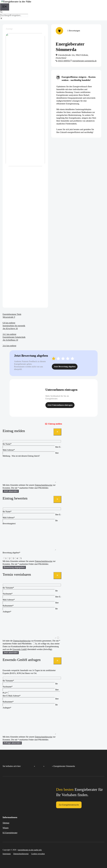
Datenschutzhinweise (43, 485)
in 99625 (39, 766)
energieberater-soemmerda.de (84, 61)
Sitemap (6, 823)
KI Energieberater (10, 833)
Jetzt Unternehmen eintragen (59, 405)
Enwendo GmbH (20, 649)
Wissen (5, 828)
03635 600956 (64, 61)
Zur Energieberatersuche (69, 805)
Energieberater (27, 766)
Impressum (7, 854)
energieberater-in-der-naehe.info (30, 850)
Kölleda (48, 766)
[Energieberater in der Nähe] (16, 1)
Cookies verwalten (38, 854)
